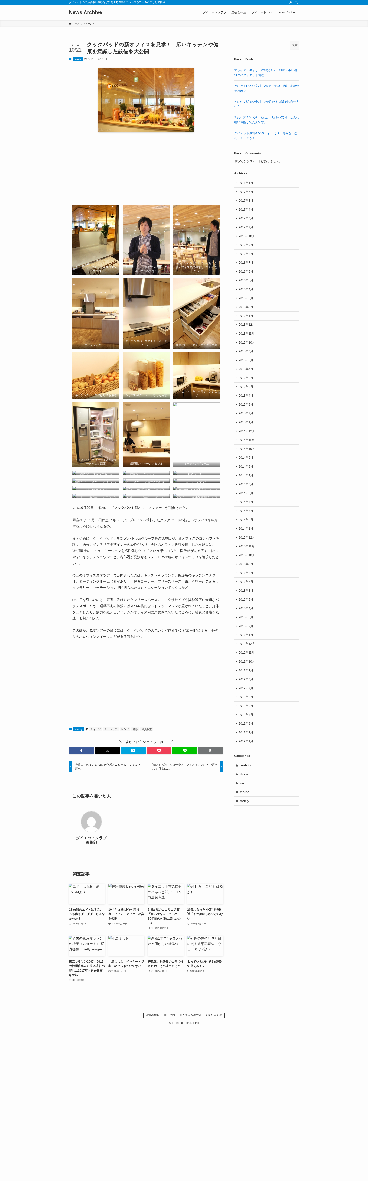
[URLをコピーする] (210, 750)
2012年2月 (246, 732)
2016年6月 (246, 271)
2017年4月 (246, 209)
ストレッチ (111, 729)
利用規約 (169, 1015)
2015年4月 (246, 395)
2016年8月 (246, 254)
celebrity (245, 765)
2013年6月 (246, 590)
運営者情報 (153, 1015)
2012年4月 (246, 714)
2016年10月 (247, 236)
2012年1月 (246, 741)
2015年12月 (247, 324)
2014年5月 (246, 493)
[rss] (290, 2)
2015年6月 (246, 378)
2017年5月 (246, 200)
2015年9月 (246, 351)
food (243, 783)
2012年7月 (246, 688)
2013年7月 (246, 581)
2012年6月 (246, 697)
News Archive (85, 12)
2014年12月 (247, 431)
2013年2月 (246, 626)
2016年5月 (246, 280)
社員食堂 (147, 729)
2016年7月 (246, 262)
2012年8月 (246, 679)
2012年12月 (247, 643)
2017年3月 (246, 218)
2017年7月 (246, 191)
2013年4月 (246, 608)
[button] (81, 750)
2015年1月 (246, 422)
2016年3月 (246, 298)
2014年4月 (246, 502)
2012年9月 (246, 670)
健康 (135, 729)
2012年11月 (246, 652)
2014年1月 (246, 528)
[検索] (296, 2)
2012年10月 (247, 661)
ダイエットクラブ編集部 (91, 840)
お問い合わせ (214, 1015)
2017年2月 (246, 227)
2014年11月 (246, 440)
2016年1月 (246, 316)
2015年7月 (246, 369)
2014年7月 (246, 475)
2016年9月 (246, 245)
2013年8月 (246, 573)
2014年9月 (246, 457)
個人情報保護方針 (190, 1015)
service (244, 792)
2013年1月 (246, 635)
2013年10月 (247, 555)
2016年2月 (246, 307)
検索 (295, 45)
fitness (244, 774)
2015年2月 (246, 413)
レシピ (125, 729)
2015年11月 (246, 333)
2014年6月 (246, 484)
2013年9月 (246, 564)
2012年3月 (246, 723)
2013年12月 (247, 537)
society (77, 59)
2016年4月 (246, 289)
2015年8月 (246, 360)
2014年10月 (247, 448)
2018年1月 (246, 183)
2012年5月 (246, 705)
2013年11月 (246, 546)
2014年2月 (246, 519)
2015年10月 (247, 342)
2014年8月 (246, 466)
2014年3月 (246, 511)
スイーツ (96, 729)
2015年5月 (246, 386)
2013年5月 (246, 599)
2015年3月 (246, 404)
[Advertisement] (146, 168)
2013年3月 (246, 617)
